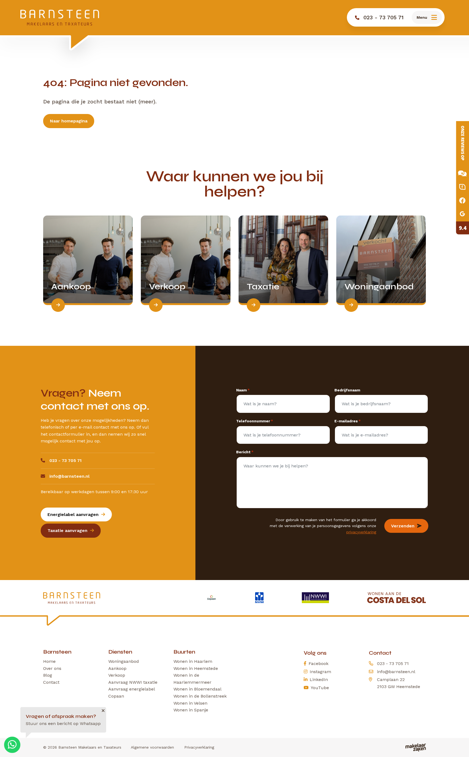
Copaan (116, 696)
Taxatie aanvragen (67, 530)
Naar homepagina (68, 120)
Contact (51, 682)
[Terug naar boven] (458, 746)
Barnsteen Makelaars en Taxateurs (89, 747)
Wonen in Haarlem (192, 661)
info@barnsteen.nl (69, 476)
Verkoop (116, 675)
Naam (243, 390)
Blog (47, 675)
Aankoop (117, 668)
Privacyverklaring (199, 747)
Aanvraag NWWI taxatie (132, 682)
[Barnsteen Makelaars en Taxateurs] (59, 18)
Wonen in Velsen (190, 703)
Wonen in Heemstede (195, 668)
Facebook (318, 663)
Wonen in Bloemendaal (197, 689)
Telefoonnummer (254, 421)
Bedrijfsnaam (347, 390)
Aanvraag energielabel (131, 689)
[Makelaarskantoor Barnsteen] (458, 177)
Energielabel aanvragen (73, 514)
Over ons (52, 668)
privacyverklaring (361, 532)
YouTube (320, 687)
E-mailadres (347, 421)
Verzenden (402, 525)
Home (49, 661)
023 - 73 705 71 (65, 460)
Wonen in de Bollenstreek (200, 696)
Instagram (320, 671)
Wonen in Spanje (190, 709)
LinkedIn (319, 679)
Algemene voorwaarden (152, 747)
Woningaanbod (123, 661)
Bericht (244, 452)
